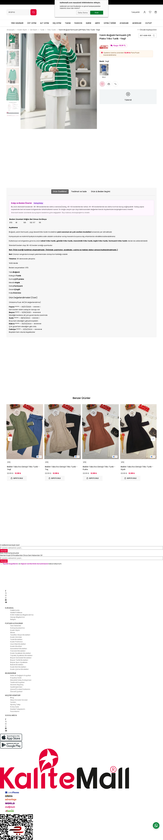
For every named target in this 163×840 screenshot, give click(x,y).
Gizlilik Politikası (16, 612)
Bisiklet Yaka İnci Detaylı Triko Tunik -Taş (61, 468)
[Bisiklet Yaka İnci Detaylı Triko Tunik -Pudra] (100, 431)
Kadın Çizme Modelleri (19, 669)
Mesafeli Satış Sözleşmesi (20, 680)
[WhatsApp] (5, 598)
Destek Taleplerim (17, 709)
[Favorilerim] (150, 12)
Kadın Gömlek (16, 637)
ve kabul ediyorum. (32, 564)
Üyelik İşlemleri (16, 687)
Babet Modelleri (16, 665)
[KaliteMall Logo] (81, 769)
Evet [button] (96, 13)
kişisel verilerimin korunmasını (34, 564)
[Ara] (33, 12)
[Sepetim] (156, 12)
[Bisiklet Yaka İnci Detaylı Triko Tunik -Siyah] (138, 431)
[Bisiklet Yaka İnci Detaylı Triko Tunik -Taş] (62, 431)
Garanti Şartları (16, 691)
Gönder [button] (4, 551)
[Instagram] (5, 595)
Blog (12, 698)
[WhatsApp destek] (156, 825)
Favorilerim (14, 711)
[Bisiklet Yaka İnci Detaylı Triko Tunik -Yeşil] (24, 431)
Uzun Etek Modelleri (18, 644)
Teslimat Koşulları (17, 682)
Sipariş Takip (15, 704)
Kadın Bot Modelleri (18, 667)
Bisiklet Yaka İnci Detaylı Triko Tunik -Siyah (137, 468)
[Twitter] (6, 593)
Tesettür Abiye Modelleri (20, 635)
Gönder (4, 561)
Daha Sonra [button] (83, 13)
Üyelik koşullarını (10, 564)
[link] (147, 35)
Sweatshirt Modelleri (18, 648)
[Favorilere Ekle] (102, 84)
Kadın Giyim (15, 630)
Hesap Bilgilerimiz (17, 617)
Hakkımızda (14, 610)
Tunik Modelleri (16, 639)
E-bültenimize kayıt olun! (10, 545)
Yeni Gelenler (15, 626)
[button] (145, 12)
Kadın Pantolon (16, 642)
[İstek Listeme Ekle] (109, 84)
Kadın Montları (16, 646)
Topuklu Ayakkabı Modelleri (21, 655)
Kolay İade (14, 707)
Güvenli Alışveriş (16, 685)
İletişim (13, 619)
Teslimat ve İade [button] (79, 191)
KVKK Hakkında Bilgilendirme (21, 615)
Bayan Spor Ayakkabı (19, 662)
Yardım (13, 702)
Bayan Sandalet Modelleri (20, 658)
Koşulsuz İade (16, 678)
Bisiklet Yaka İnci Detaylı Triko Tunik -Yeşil (23, 468)
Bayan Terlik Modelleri (19, 660)
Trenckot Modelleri (17, 651)
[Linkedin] (5, 600)
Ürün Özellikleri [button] (60, 191)
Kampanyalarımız (17, 628)
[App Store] (81, 737)
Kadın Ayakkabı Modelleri (20, 653)
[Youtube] (6, 602)
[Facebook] (5, 591)
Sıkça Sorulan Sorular (19, 700)
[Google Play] (81, 745)
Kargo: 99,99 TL (119, 46)
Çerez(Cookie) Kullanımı (20, 689)
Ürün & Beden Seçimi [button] (100, 191)
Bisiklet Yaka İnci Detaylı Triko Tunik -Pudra (99, 468)
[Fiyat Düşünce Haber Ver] (115, 84)
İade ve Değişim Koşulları (20, 675)
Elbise (12, 632)
